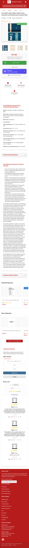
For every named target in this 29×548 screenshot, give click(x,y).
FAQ (2, 510)
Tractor (15, 10)
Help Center (4, 512)
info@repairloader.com (6, 529)
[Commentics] (14, 410)
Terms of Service (5, 503)
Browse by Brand (5, 489)
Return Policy (4, 501)
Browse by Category (5, 491)
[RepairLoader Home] (14, 2)
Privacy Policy (4, 545)
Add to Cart (12, 63)
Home (4, 10)
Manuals (9, 10)
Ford (20, 10)
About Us (3, 515)
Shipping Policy (4, 499)
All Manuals (4, 486)
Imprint (14, 545)
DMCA (10, 545)
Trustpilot (3, 519)
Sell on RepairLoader (5, 493)
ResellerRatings (4, 517)
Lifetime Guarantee (5, 508)
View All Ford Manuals (14, 341)
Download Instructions (6, 506)
